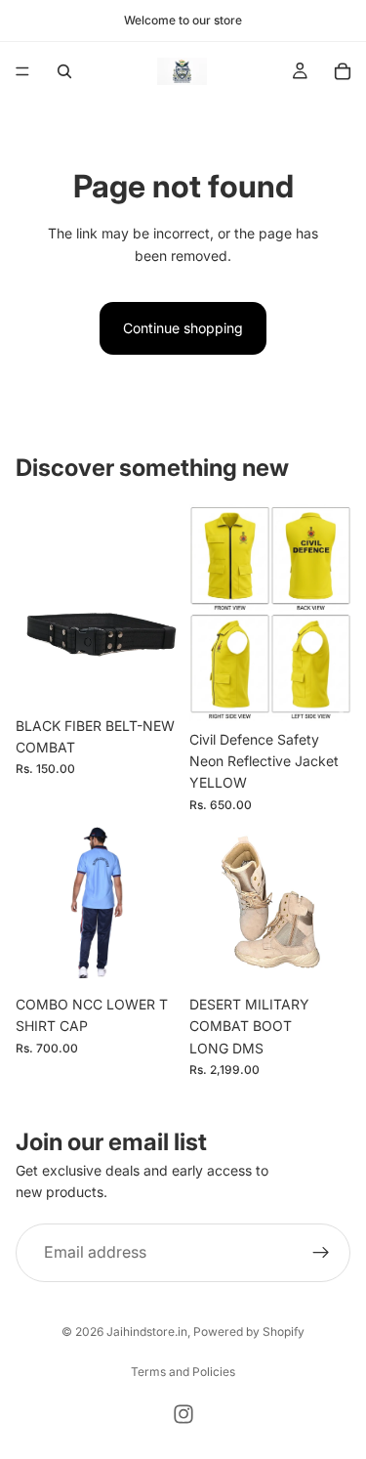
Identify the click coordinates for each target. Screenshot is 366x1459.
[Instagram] (183, 1414)
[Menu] (22, 71)
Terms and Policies (183, 1371)
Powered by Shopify (249, 1331)
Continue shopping (183, 328)
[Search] (64, 71)
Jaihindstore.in (146, 1331)
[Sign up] (321, 1252)
